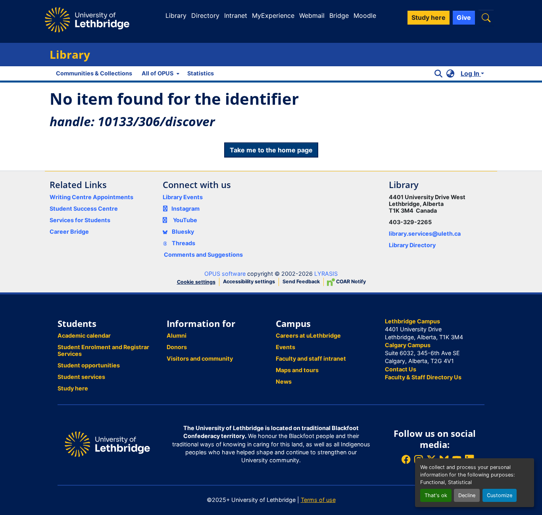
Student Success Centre (84, 208)
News (284, 381)
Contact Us (400, 369)
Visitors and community (200, 358)
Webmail (312, 15)
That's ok (436, 495)
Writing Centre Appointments (91, 197)
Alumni (176, 335)
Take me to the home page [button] (271, 150)
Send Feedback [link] (301, 281)
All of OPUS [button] (157, 73)
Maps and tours (297, 370)
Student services (81, 376)
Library (175, 15)
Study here (73, 388)
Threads (183, 243)
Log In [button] (471, 73)
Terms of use (318, 499)
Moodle (365, 15)
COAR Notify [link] (350, 281)
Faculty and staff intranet (311, 358)
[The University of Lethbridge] (107, 443)
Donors (177, 347)
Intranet (235, 15)
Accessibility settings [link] (249, 281)
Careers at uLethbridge (308, 335)
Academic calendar (84, 335)
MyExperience (273, 15)
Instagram (185, 208)
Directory (205, 15)
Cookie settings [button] (196, 282)
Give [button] (464, 17)
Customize (499, 495)
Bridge (339, 15)
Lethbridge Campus (412, 321)
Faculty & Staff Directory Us (423, 377)
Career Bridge (69, 231)
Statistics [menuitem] (200, 73)
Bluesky (182, 231)
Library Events (183, 197)
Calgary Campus (408, 345)
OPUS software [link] (225, 273)
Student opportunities (89, 365)
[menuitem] (159, 73)
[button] (486, 18)
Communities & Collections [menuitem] (94, 73)
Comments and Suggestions (203, 254)
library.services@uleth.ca (425, 233)
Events (285, 347)
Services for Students (80, 220)
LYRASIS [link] (326, 273)
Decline (466, 495)
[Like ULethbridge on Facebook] (406, 459)
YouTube (185, 220)
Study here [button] (428, 17)
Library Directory (412, 245)
